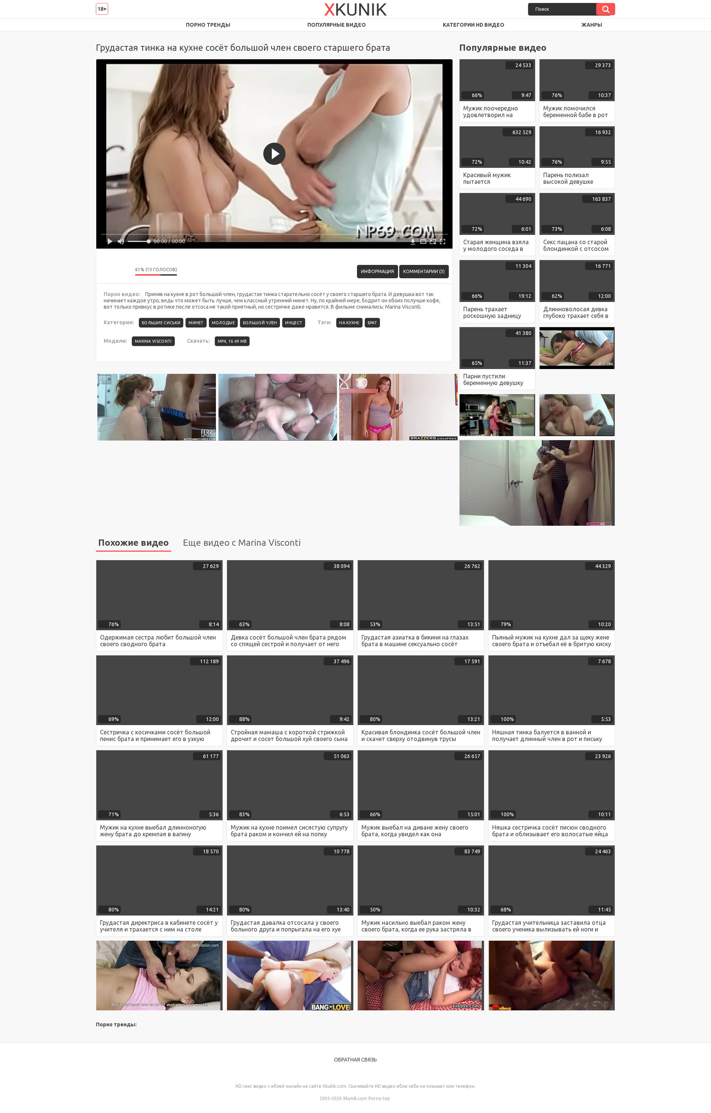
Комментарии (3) (424, 271)
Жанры (591, 25)
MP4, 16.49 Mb (232, 341)
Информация (377, 271)
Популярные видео (336, 25)
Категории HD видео (473, 25)
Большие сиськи (161, 322)
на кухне (349, 322)
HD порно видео (109, 25)
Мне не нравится (124, 271)
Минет (196, 322)
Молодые (223, 322)
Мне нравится (107, 271)
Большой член (260, 322)
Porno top (379, 1098)
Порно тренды (208, 25)
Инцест (293, 322)
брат (372, 322)
